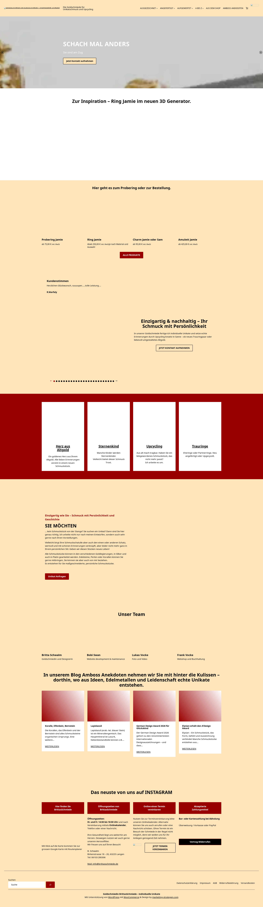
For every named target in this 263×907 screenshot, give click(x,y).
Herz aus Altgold (63, 448)
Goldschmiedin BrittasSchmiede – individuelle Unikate (131, 894)
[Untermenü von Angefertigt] (174, 8)
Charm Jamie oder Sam (148, 239)
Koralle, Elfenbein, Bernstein (60, 726)
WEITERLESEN (52, 746)
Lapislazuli (96, 726)
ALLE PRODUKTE (131, 255)
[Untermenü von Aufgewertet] (192, 8)
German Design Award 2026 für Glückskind (152, 727)
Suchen (12, 879)
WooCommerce (131, 897)
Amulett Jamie (187, 239)
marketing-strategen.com (165, 897)
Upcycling (154, 446)
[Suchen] (50, 884)
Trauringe (200, 446)
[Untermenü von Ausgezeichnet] (157, 8)
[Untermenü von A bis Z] (203, 8)
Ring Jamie (94, 239)
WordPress (113, 897)
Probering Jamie (52, 239)
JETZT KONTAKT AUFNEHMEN (174, 348)
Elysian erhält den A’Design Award (196, 727)
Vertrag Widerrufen (200, 841)
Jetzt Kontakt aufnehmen (79, 61)
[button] (2, 52)
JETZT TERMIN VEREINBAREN (160, 848)
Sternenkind (109, 446)
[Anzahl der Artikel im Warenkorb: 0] (247, 8)
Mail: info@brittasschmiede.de (102, 863)
